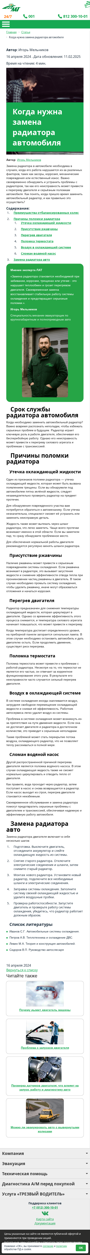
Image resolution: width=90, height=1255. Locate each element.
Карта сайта (45, 1219)
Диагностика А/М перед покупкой (38, 1184)
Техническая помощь (25, 1173)
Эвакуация (13, 1163)
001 (31, 16)
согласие (48, 1246)
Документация (45, 1223)
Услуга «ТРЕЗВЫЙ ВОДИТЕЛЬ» (33, 1194)
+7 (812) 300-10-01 (45, 1207)
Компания (13, 1153)
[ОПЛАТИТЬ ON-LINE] (75, 4)
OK (81, 1248)
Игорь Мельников (29, 160)
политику (61, 1246)
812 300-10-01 (75, 16)
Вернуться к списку (22, 970)
